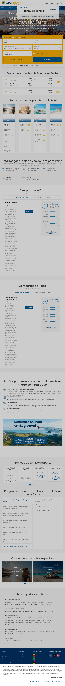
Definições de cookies (56, 677)
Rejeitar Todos (35, 681)
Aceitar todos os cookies (52, 681)
